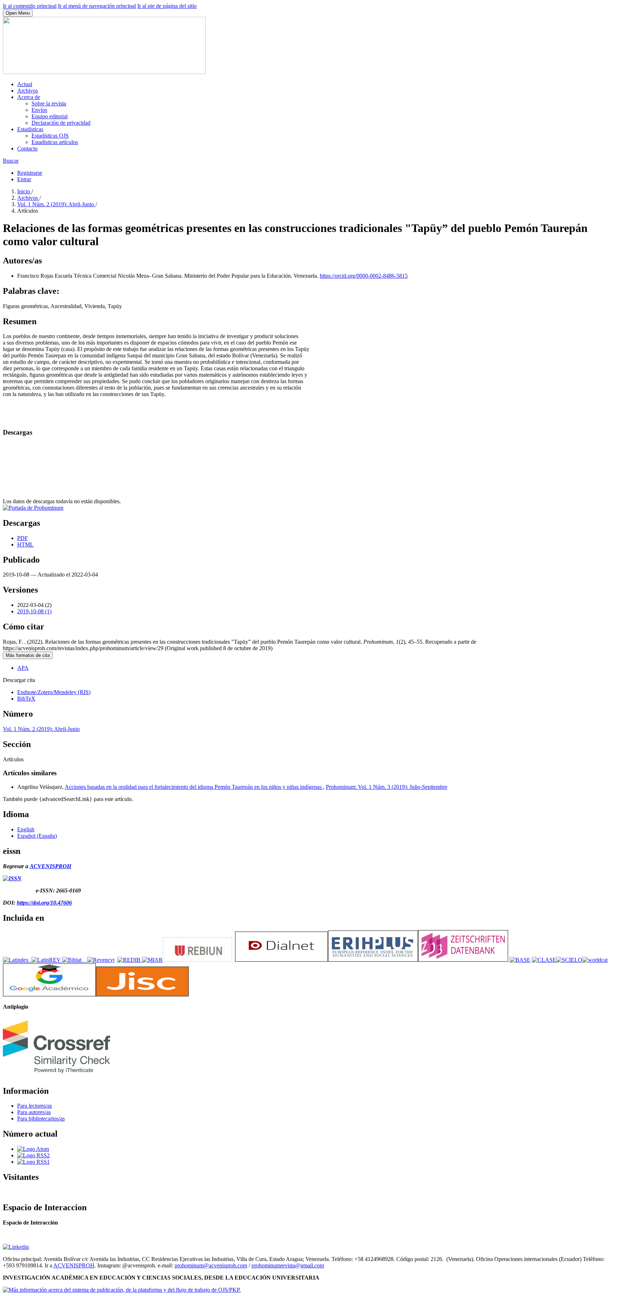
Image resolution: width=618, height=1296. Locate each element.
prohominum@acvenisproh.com (211, 1265)
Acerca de (28, 97)
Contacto (27, 148)
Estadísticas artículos (54, 142)
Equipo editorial (49, 116)
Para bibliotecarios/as (41, 1119)
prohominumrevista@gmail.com (287, 1265)
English (25, 829)
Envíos (39, 110)
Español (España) (37, 836)
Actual (24, 84)
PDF (22, 538)
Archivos (27, 91)
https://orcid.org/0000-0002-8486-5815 (364, 276)
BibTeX (26, 699)
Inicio (24, 191)
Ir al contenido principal (30, 6)
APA (23, 668)
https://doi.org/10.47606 (44, 903)
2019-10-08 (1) (34, 611)
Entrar (24, 179)
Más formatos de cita (28, 655)
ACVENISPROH (50, 866)
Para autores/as (34, 1112)
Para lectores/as (34, 1106)
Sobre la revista (48, 103)
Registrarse (29, 173)
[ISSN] (12, 878)
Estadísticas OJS (50, 136)
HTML (25, 544)
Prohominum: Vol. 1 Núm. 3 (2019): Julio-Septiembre (386, 787)
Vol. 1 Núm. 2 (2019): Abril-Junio (56, 204)
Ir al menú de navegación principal (97, 6)
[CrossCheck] (56, 1076)
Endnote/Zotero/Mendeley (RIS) (53, 692)
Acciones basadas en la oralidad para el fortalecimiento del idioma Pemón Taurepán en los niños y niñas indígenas (194, 787)
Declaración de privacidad (60, 123)
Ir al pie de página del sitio (167, 6)
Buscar (11, 161)
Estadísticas (30, 129)
